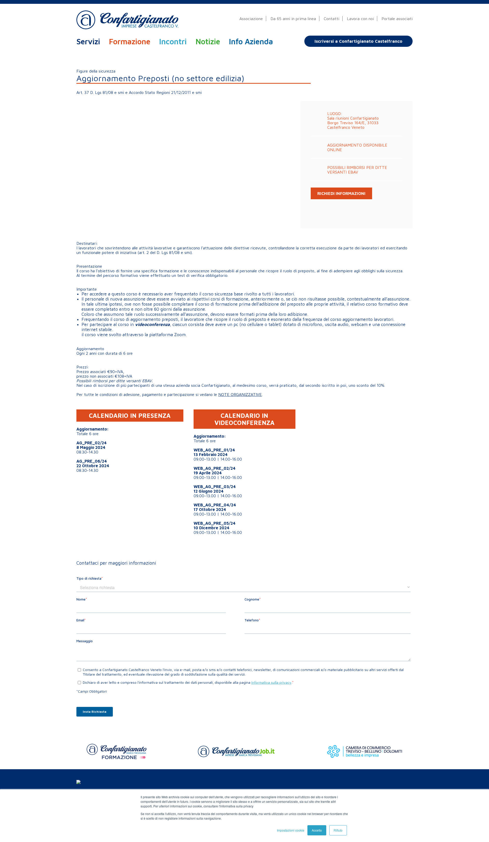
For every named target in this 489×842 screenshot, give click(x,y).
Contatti (331, 18)
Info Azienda (251, 41)
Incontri (173, 41)
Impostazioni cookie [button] (290, 830)
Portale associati (397, 18)
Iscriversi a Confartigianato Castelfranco (358, 41)
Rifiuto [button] (338, 830)
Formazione (129, 41)
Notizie (208, 41)
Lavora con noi (360, 18)
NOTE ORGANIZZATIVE (240, 394)
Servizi (88, 41)
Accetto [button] (317, 830)
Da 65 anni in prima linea (293, 18)
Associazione (251, 18)
